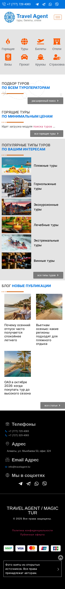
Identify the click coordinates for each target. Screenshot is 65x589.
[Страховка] (56, 57)
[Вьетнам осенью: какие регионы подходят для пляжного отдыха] (49, 307)
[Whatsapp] (50, 4)
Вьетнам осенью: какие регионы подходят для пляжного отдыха (47, 334)
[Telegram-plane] (37, 4)
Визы (8, 64)
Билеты (40, 49)
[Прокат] (24, 57)
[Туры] (24, 41)
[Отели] (56, 41)
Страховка (56, 64)
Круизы (40, 64)
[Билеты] (40, 41)
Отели (56, 49)
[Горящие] (8, 41)
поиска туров (42, 126)
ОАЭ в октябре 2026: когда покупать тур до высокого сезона (17, 387)
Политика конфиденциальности (32, 530)
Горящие (8, 49)
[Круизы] (40, 57)
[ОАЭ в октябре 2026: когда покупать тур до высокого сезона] (17, 364)
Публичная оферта (32, 534)
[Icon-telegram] (43, 4)
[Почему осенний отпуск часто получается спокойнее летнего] (17, 307)
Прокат (24, 64)
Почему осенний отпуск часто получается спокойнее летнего (17, 332)
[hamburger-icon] (58, 17)
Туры (24, 49)
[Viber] (56, 4)
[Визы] (8, 57)
